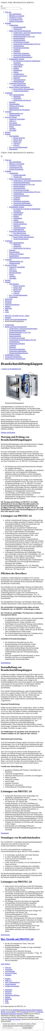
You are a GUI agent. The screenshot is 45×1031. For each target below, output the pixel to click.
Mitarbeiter (17, 96)
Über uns (8, 12)
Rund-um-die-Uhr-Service (22, 100)
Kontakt (7, 134)
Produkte (8, 23)
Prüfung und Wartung (16, 106)
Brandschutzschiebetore (21, 48)
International (13, 149)
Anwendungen (10, 971)
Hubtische (16, 78)
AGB (7, 312)
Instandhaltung (14, 108)
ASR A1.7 (12, 121)
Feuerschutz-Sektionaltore (22, 55)
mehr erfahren (5, 964)
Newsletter (12, 130)
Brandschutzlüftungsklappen (22, 57)
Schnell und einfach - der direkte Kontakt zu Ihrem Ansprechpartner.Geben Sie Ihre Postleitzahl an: (19, 1025)
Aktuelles (12, 128)
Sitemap (7, 306)
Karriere (7, 132)
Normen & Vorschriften (17, 119)
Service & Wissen (11, 117)
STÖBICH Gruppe (15, 18)
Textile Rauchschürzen (20, 91)
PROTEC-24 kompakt (16, 16)
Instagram (8, 301)
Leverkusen (39, 1012)
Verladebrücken (18, 74)
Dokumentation (14, 104)
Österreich (16, 143)
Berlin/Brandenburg (19, 1010)
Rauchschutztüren (19, 40)
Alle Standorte (14, 136)
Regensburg (5, 1014)
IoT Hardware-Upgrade (21, 42)
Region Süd (17, 142)
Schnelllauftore (18, 65)
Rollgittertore (17, 70)
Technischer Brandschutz (17, 83)
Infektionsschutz (14, 115)
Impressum (8, 299)
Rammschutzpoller (19, 27)
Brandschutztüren (19, 38)
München (20, 1014)
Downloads (13, 123)
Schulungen (17, 98)
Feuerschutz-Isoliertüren (21, 53)
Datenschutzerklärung (12, 304)
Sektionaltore (17, 66)
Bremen (29, 1010)
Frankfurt (13, 1012)
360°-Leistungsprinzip (16, 95)
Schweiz (16, 145)
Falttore (15, 72)
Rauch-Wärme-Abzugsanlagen (19, 87)
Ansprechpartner (10, 984)
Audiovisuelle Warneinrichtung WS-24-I (26, 44)
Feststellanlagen (18, 46)
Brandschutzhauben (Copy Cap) (24, 36)
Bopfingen (12, 1014)
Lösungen (8, 111)
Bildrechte (8, 308)
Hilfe (6, 310)
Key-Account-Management (18, 147)
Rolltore (16, 68)
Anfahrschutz (13, 25)
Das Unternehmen (15, 14)
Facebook (8, 303)
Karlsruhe (25, 1012)
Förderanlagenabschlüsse (21, 34)
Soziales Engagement (16, 21)
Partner (11, 126)
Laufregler (16, 49)
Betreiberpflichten (15, 125)
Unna (7, 1012)
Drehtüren (16, 51)
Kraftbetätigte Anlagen (16, 59)
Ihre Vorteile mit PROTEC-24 (17, 939)
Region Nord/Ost (19, 138)
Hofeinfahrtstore (18, 81)
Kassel (3, 1012)
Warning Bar (17, 29)
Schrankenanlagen (19, 80)
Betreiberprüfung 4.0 (16, 113)
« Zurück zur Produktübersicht (11, 369)
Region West (17, 140)
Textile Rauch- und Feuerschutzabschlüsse (27, 33)
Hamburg (39, 1010)
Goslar (3, 1010)
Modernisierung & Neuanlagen (19, 110)
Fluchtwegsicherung (20, 76)
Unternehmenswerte (15, 19)
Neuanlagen (5, 833)
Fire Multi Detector (19, 85)
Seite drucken (5, 935)
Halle (34, 1010)
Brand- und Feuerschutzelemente (20, 31)
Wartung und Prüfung (8, 432)
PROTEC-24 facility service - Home (17, 316)
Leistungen (8, 93)
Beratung (12, 102)
